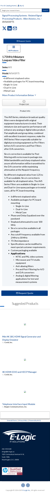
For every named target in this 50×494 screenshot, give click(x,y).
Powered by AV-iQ (35, 420)
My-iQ (21, 6)
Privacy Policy (23, 420)
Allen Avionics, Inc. (32, 18)
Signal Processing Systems (14, 15)
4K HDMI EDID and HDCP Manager (19, 372)
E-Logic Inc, (26, 490)
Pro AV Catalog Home (9, 6)
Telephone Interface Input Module (18, 404)
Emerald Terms (12, 420)
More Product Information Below (18, 95)
